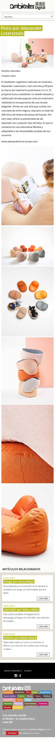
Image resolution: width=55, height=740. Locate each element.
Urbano (29, 696)
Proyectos (18, 703)
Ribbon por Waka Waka (20, 638)
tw (15, 675)
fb (20, 675)
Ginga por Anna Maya (19, 581)
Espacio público (10, 696)
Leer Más (43, 598)
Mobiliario (47, 696)
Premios (38, 696)
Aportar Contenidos (12, 671)
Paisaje (28, 700)
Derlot (44, 90)
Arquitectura (19, 692)
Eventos (21, 696)
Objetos (20, 700)
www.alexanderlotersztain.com (19, 141)
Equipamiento (45, 692)
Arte (28, 692)
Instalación (18, 707)
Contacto (27, 671)
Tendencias (43, 703)
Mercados (7, 707)
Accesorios (8, 692)
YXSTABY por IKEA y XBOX (21, 610)
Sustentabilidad (30, 703)
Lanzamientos (9, 700)
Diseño (34, 692)
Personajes (8, 703)
